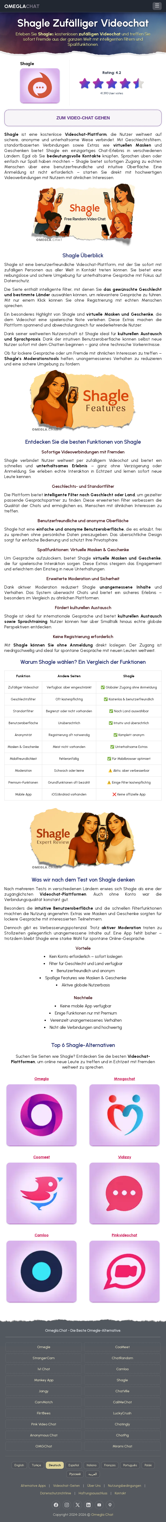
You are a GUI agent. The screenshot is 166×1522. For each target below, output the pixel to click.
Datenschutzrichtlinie (55, 1493)
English (19, 1465)
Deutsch (55, 1465)
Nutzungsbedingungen (124, 1486)
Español (74, 1465)
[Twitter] (77, 1505)
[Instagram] (66, 1505)
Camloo (122, 1369)
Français (109, 1465)
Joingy (43, 1391)
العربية (92, 1474)
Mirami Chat (122, 1446)
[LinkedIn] (88, 1505)
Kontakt (120, 1493)
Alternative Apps (33, 1486)
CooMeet (122, 1347)
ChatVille (122, 1391)
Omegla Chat (102, 1514)
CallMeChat (122, 1402)
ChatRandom (122, 1358)
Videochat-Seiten (66, 1486)
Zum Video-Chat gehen (83, 117)
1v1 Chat (44, 1369)
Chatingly (122, 1424)
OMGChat (43, 1446)
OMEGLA (22, 6)
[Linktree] (110, 1505)
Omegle (43, 1347)
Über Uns (94, 1486)
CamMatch (44, 1402)
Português (130, 1465)
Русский (75, 1474)
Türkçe (36, 1465)
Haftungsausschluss (93, 1493)
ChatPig (122, 1435)
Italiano (91, 1465)
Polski (148, 1465)
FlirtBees (43, 1413)
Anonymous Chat (43, 1435)
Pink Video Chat (43, 1424)
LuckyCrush (122, 1413)
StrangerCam (44, 1358)
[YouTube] (99, 1505)
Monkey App (43, 1380)
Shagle (122, 1380)
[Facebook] (56, 1505)
